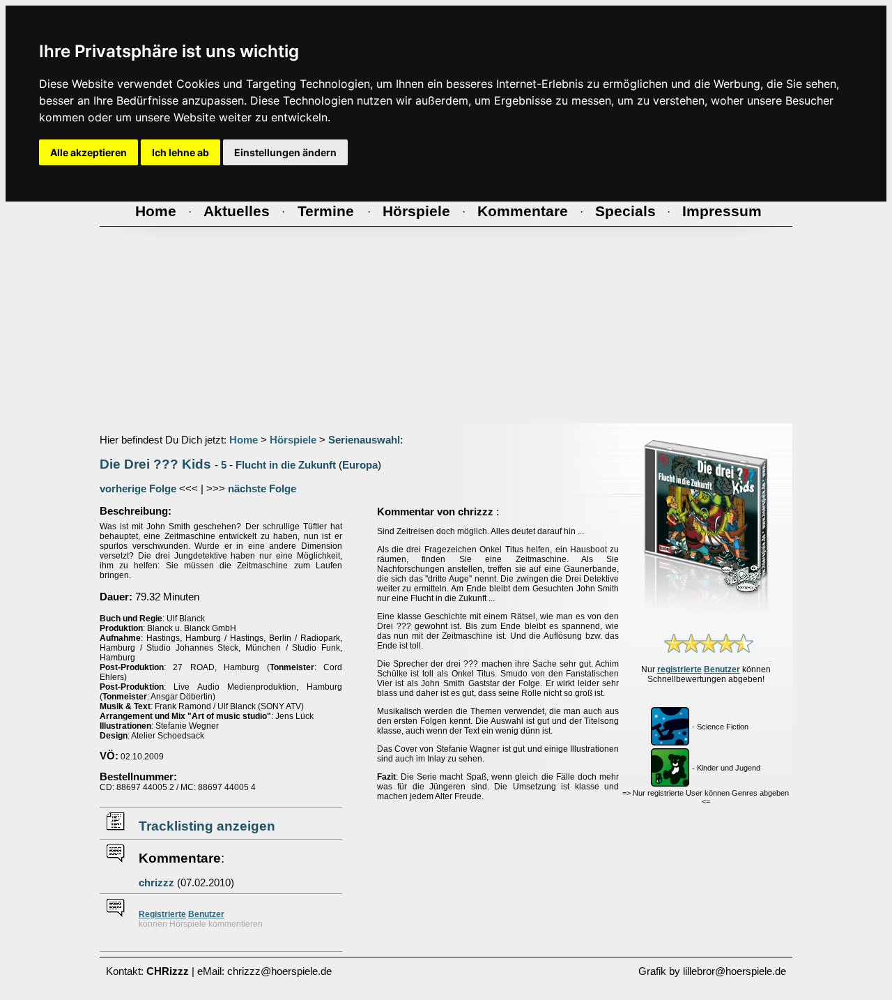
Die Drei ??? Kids (155, 464)
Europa (360, 465)
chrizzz (156, 882)
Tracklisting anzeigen (207, 826)
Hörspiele (293, 440)
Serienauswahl (364, 440)
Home (243, 440)
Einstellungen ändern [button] (285, 152)
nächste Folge (262, 488)
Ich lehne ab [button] (180, 152)
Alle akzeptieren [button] (88, 152)
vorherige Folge (138, 488)
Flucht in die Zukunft (286, 465)
